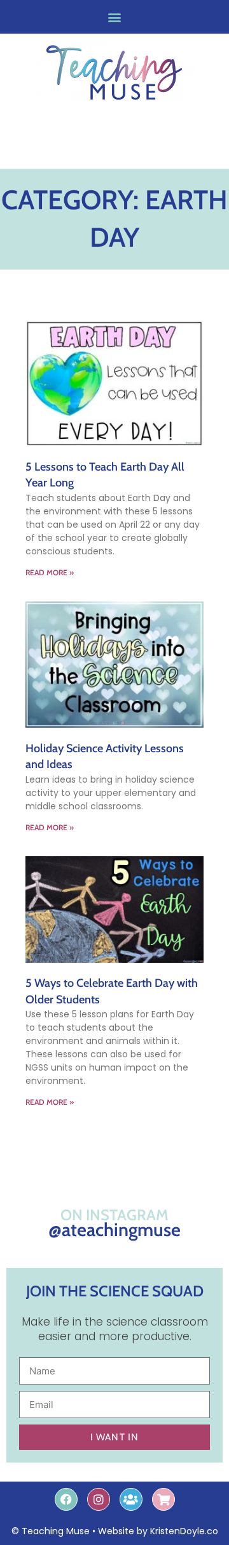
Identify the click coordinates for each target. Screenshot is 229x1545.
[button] (114, 16)
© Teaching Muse (50, 1531)
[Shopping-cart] (163, 1499)
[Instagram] (98, 1499)
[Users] (131, 1499)
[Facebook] (66, 1499)
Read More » (49, 572)
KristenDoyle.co (184, 1531)
